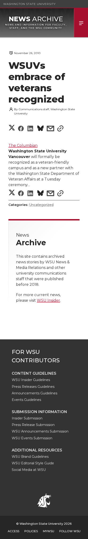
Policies (31, 531)
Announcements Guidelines (34, 393)
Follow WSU (69, 531)
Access (13, 531)
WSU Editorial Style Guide (33, 463)
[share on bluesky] (40, 129)
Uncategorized (41, 205)
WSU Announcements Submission (40, 431)
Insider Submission (27, 418)
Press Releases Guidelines (33, 387)
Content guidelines (34, 373)
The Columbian (23, 145)
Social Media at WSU (29, 470)
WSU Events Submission (32, 438)
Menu (81, 22)
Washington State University (29, 4)
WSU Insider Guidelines (31, 380)
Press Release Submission (33, 425)
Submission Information (39, 412)
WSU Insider (48, 300)
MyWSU (48, 531)
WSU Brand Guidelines (30, 457)
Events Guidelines (26, 400)
